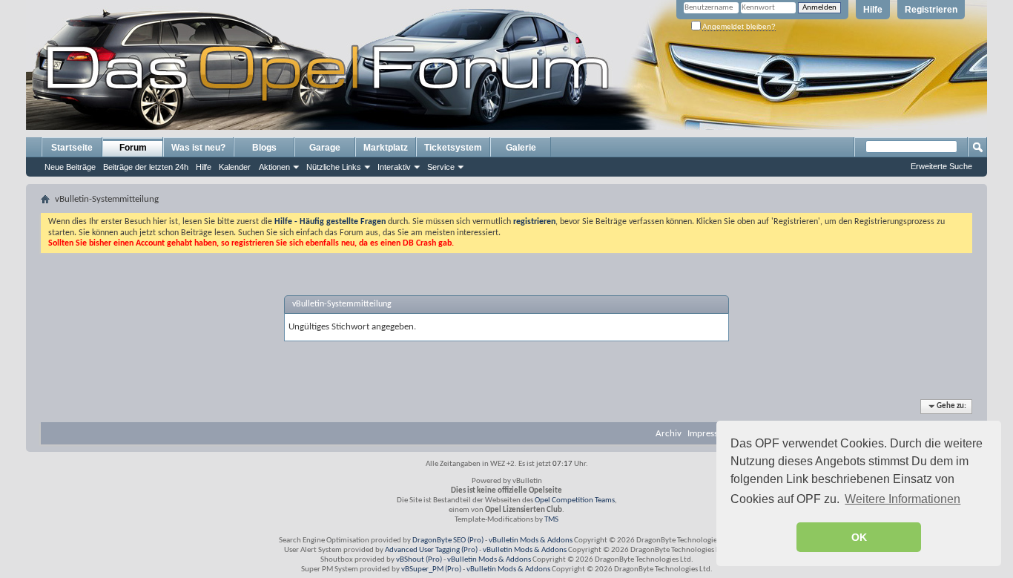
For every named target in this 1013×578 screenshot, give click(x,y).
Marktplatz (385, 147)
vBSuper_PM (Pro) (431, 569)
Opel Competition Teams (575, 500)
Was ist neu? (198, 147)
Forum (133, 147)
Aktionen (274, 166)
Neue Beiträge (70, 166)
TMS (551, 520)
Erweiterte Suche (941, 166)
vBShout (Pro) (419, 560)
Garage (324, 147)
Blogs (264, 147)
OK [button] (859, 537)
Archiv (669, 434)
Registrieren (931, 9)
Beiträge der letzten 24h (145, 166)
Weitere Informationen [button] (902, 499)
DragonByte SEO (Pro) (448, 540)
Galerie (521, 147)
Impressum (708, 434)
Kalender (235, 166)
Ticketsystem (453, 147)
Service (441, 166)
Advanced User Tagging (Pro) (431, 550)
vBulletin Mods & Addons (531, 540)
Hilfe (872, 9)
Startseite (72, 147)
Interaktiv (394, 166)
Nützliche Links (333, 166)
